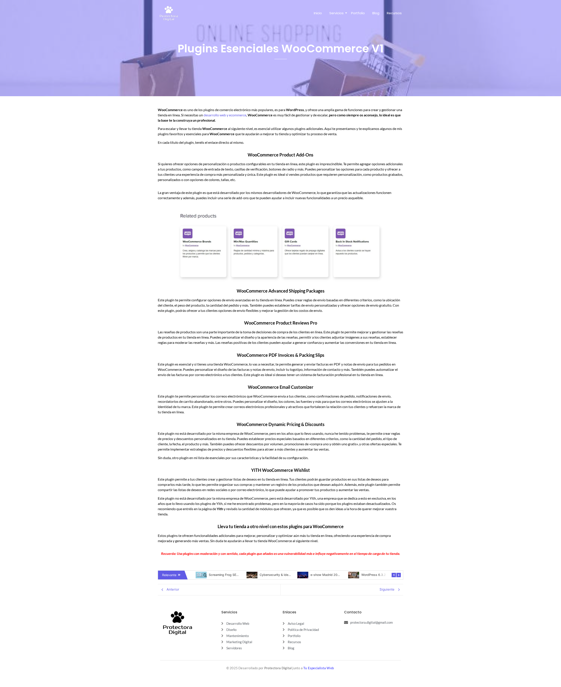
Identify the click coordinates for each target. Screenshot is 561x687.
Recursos (394, 13)
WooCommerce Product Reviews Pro (280, 322)
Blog (375, 13)
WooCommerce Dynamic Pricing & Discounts (281, 424)
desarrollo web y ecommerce (225, 115)
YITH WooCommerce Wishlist (280, 470)
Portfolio (358, 13)
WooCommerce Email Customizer (280, 387)
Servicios (336, 13)
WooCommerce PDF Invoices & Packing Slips (280, 355)
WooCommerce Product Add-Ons (280, 154)
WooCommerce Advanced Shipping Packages (281, 290)
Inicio (318, 13)
